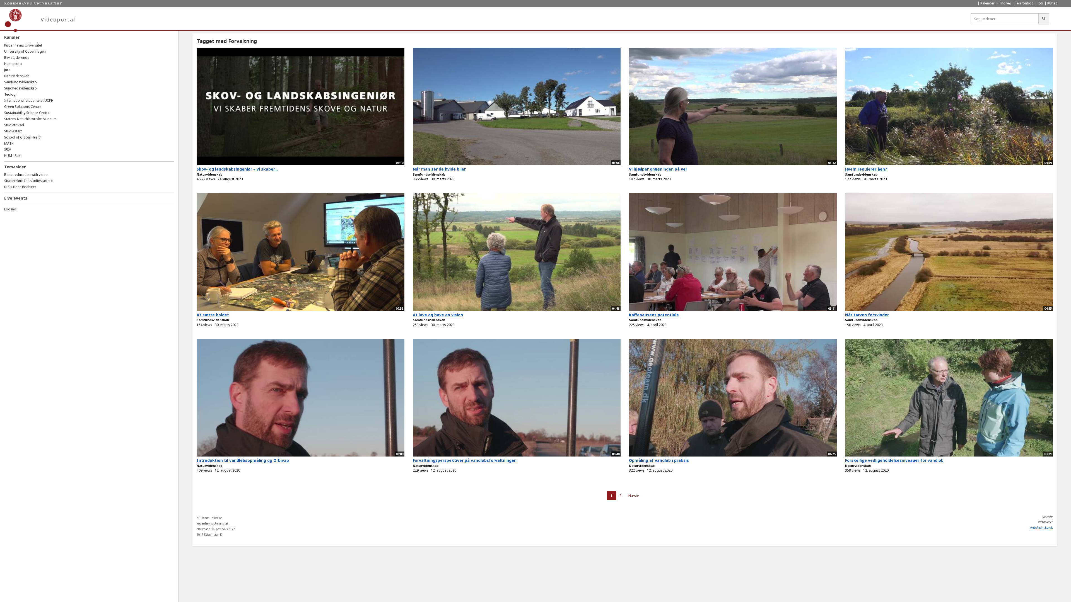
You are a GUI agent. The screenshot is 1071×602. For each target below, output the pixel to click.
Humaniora (13, 63)
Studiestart (13, 131)
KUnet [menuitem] (1052, 3)
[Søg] (1043, 18)
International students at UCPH (28, 100)
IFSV (7, 149)
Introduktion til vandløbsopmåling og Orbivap (243, 460)
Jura (7, 69)
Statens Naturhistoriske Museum (30, 118)
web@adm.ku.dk (1041, 528)
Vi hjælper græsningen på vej (658, 169)
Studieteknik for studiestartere (28, 180)
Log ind (10, 209)
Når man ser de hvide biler (439, 169)
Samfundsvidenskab (20, 82)
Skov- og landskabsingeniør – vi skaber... (237, 169)
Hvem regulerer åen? (866, 169)
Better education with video (26, 174)
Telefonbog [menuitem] (1024, 3)
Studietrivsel (14, 125)
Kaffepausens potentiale (654, 314)
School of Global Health (23, 137)
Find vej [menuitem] (1005, 3)
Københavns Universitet (23, 45)
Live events (15, 198)
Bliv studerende (16, 57)
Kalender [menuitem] (987, 3)
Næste (633, 495)
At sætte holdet (213, 314)
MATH (9, 143)
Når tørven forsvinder (867, 314)
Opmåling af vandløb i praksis (659, 460)
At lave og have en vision (438, 314)
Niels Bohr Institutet (20, 187)
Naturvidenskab (17, 76)
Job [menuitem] (1040, 3)
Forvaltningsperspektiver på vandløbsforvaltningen (465, 460)
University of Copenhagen (25, 51)
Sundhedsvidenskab (20, 88)
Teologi (10, 94)
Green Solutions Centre (22, 106)
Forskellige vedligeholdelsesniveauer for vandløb (894, 460)
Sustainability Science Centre (27, 112)
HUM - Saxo (13, 155)
